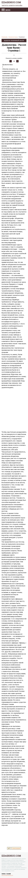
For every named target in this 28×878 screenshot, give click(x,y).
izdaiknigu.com (12, 4)
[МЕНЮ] (3, 10)
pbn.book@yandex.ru (7, 875)
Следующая (16, 848)
